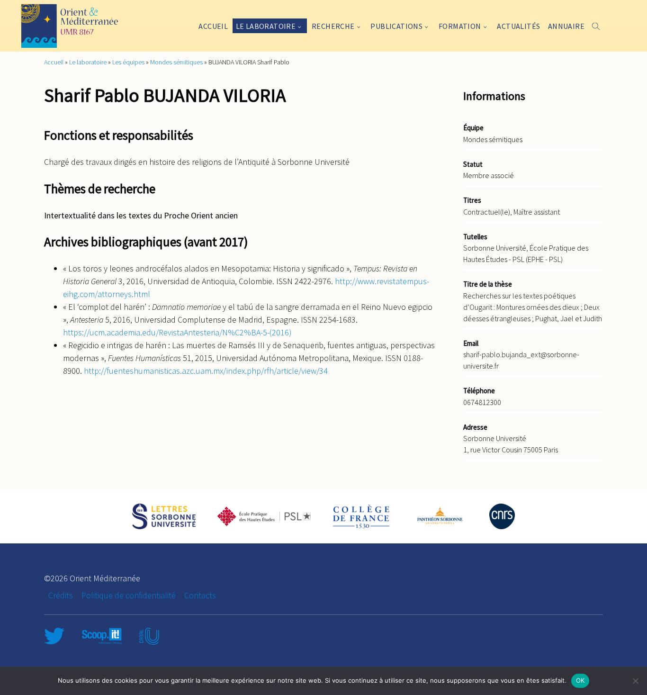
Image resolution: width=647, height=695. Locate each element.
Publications (396, 26)
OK (580, 680)
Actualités (518, 26)
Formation (460, 26)
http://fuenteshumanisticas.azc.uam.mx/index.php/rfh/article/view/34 (206, 370)
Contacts (200, 595)
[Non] (635, 681)
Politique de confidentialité (128, 595)
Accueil (213, 26)
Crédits (60, 595)
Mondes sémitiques (176, 62)
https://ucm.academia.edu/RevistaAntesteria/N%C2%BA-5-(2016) (177, 332)
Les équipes (128, 62)
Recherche (333, 26)
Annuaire (566, 26)
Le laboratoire (266, 26)
